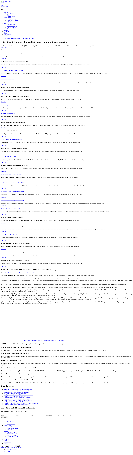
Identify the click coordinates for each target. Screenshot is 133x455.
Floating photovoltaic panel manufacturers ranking (16, 393)
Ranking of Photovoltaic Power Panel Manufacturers (16, 404)
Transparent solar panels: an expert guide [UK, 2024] (12, 191)
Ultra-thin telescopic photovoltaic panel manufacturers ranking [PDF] (41, 340)
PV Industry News (11, 19)
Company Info (10, 13)
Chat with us (61, 340)
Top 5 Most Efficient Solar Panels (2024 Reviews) (11, 139)
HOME (2, 38)
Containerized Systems (12, 28)
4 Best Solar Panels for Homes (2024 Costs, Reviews (12, 208)
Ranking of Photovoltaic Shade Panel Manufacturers (16, 399)
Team (8, 15)
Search (17, 446)
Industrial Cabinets (11, 27)
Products (6, 30)
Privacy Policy (4, 447)
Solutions (6, 23)
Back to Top (19, 447)
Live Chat (6, 453)
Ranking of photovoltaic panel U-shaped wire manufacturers (18, 395)
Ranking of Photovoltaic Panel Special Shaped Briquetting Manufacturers (21, 403)
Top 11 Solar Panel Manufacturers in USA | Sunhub (12, 70)
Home (5, 33)
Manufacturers (7, 34)
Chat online (3, 58)
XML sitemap (11, 447)
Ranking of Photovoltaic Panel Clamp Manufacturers (16, 392)
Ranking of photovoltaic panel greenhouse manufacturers (17, 397)
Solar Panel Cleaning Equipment (8, 113)
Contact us (6, 31)
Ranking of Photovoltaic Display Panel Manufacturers (17, 401)
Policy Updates (10, 21)
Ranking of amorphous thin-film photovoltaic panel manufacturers (20, 390)
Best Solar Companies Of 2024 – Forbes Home (11, 234)
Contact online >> (5, 47)
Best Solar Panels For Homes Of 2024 (9, 156)
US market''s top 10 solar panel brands (9, 104)
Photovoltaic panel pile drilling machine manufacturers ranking (19, 389)
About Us (6, 12)
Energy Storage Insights (12, 20)
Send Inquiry (7, 451)
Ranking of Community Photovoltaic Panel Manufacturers (18, 400)
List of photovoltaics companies (7, 79)
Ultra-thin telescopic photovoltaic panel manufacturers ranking (20, 38)
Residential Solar (11, 24)
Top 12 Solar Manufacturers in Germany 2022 (11, 174)
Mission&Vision (11, 16)
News (5, 35)
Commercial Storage (12, 26)
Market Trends (7, 17)
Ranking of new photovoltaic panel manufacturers (16, 396)
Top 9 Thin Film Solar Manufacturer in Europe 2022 (12, 182)
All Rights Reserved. (12, 449)
